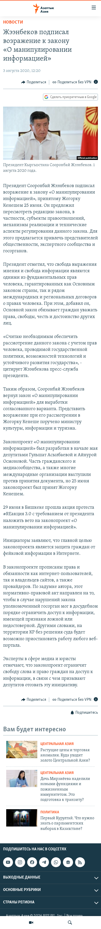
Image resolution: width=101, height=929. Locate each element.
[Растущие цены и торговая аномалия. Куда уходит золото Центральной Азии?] (21, 749)
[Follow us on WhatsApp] (56, 862)
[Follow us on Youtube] (8, 862)
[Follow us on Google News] (68, 862)
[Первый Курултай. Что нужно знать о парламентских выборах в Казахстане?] (21, 818)
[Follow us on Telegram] (44, 862)
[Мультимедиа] (31, 922)
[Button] (33, 82)
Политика (49, 812)
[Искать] (70, 922)
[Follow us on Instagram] (20, 862)
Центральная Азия (57, 744)
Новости (13, 22)
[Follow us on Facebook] (32, 862)
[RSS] (80, 862)
